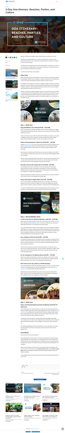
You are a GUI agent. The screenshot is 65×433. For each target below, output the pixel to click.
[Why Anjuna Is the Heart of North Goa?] (12, 95)
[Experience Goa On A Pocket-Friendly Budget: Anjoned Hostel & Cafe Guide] (14, 407)
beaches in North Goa (28, 144)
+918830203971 (28, 431)
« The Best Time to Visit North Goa (27, 373)
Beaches (11, 4)
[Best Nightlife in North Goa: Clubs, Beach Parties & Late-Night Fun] (51, 407)
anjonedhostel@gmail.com (35, 431)
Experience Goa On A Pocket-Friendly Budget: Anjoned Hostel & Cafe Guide (13, 417)
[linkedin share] (12, 57)
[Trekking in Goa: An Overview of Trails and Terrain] (12, 84)
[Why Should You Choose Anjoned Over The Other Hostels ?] (51, 388)
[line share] (16, 57)
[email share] (8, 57)
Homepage (7, 4)
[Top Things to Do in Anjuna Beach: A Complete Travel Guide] (12, 72)
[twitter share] (6, 57)
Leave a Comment (40, 379)
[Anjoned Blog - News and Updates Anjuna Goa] (10, 1)
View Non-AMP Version (35, 428)
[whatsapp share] (14, 57)
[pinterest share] (10, 57)
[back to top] (62, 429)
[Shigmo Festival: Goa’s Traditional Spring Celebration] (32, 407)
